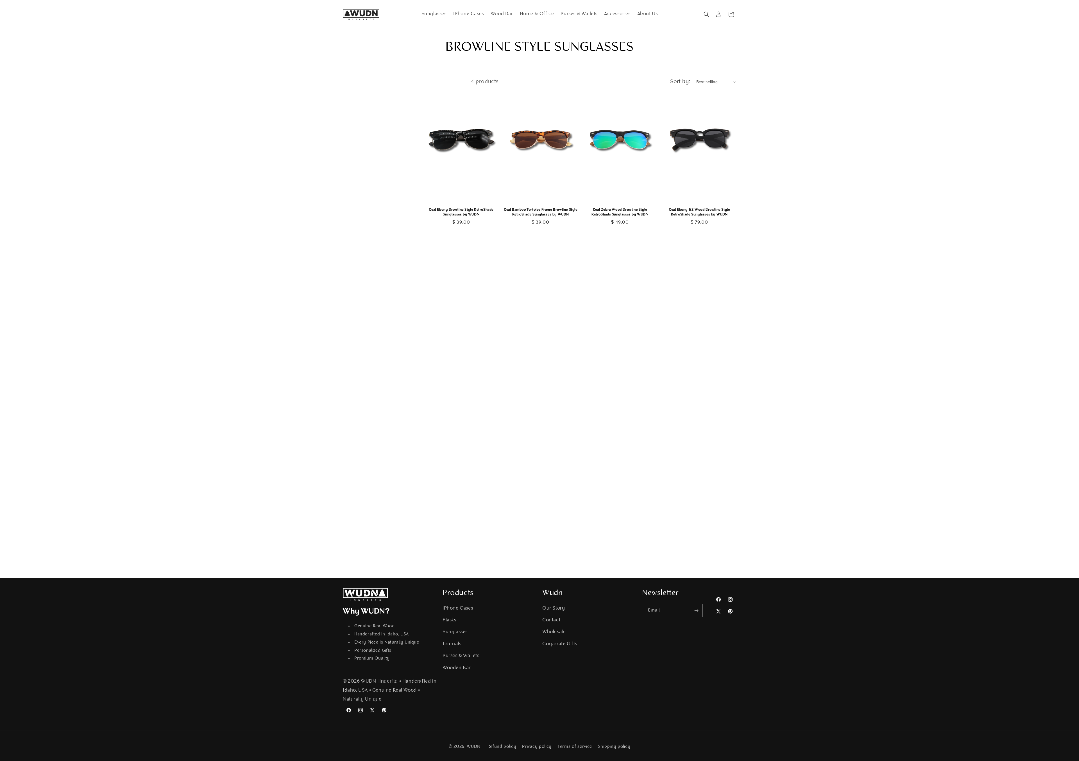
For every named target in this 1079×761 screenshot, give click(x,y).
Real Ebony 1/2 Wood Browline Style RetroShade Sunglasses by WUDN (699, 212)
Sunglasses (455, 632)
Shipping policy (614, 746)
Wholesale (554, 632)
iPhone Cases (458, 608)
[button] (706, 14)
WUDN (473, 746)
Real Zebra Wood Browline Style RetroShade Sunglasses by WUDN (619, 212)
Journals (452, 644)
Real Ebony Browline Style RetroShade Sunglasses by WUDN (461, 212)
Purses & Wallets (461, 655)
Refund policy (502, 746)
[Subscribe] (696, 610)
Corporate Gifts (559, 644)
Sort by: (680, 82)
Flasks (449, 620)
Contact (551, 620)
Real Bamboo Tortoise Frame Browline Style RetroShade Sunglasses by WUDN (540, 212)
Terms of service (574, 746)
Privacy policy (537, 746)
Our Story (553, 608)
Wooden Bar (457, 668)
